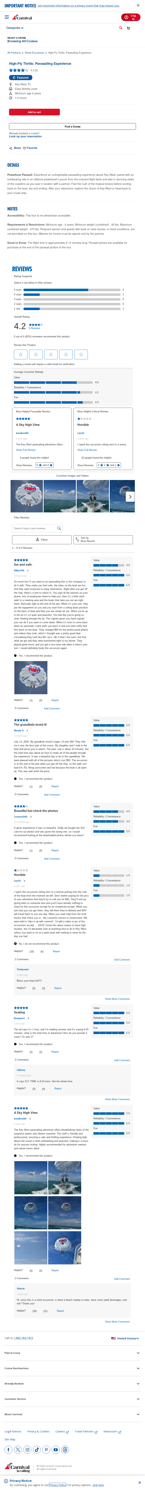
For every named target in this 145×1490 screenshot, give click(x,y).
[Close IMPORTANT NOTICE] (138, 5)
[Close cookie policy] (139, 1482)
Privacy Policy (57, 1485)
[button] (121, 28)
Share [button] (17, 148)
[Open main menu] (7, 17)
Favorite (31, 148)
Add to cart (34, 112)
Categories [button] (10, 28)
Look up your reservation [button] (25, 136)
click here (98, 1485)
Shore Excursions (34, 52)
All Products (14, 52)
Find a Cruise (72, 126)
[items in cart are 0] (128, 28)
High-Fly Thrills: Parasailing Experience (69, 52)
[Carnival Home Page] (22, 17)
